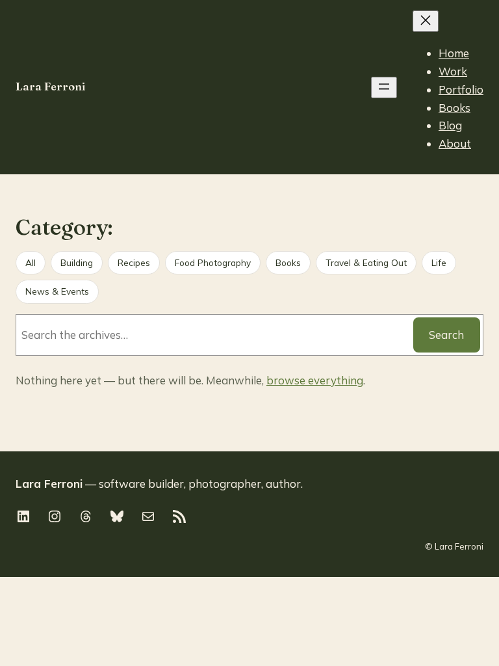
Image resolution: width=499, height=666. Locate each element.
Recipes (134, 262)
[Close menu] (426, 21)
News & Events (57, 291)
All (30, 262)
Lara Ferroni (50, 86)
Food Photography (213, 262)
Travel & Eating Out (366, 262)
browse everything (314, 380)
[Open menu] (384, 87)
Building (76, 262)
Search (446, 334)
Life (438, 262)
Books (288, 262)
